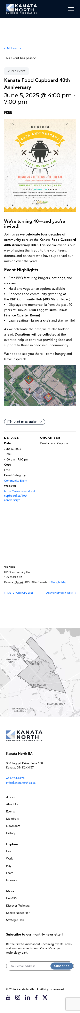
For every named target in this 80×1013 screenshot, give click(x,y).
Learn (9, 873)
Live (8, 851)
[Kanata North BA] (21, 9)
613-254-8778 (15, 778)
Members (12, 818)
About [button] (11, 797)
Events (10, 811)
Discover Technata (18, 905)
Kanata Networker (18, 913)
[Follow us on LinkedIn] (27, 997)
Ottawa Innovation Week (60, 592)
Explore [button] (12, 844)
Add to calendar (25, 421)
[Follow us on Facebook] (36, 997)
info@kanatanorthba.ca (20, 783)
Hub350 (11, 898)
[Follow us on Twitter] (44, 997)
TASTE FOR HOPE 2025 (19, 592)
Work (9, 858)
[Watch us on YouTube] (8, 997)
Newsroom (13, 826)
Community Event (15, 480)
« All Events (12, 48)
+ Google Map (57, 582)
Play (8, 866)
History (10, 833)
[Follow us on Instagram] (17, 997)
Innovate (11, 880)
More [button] (10, 891)
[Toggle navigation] (70, 9)
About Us (12, 804)
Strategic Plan (15, 920)
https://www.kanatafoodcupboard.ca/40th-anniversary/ (19, 496)
